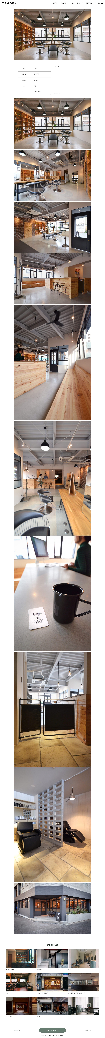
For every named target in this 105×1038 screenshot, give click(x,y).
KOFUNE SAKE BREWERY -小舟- (77, 993)
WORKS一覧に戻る (52, 1030)
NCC (38, 1017)
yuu (7, 993)
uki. (69, 970)
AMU (69, 1017)
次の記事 (87, 1030)
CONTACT (89, 3)
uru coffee (9, 1017)
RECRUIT (80, 3)
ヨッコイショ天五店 (42, 993)
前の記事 (17, 1030)
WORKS (55, 3)
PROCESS (63, 3)
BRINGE (39, 970)
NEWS (72, 3)
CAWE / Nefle (10, 970)
